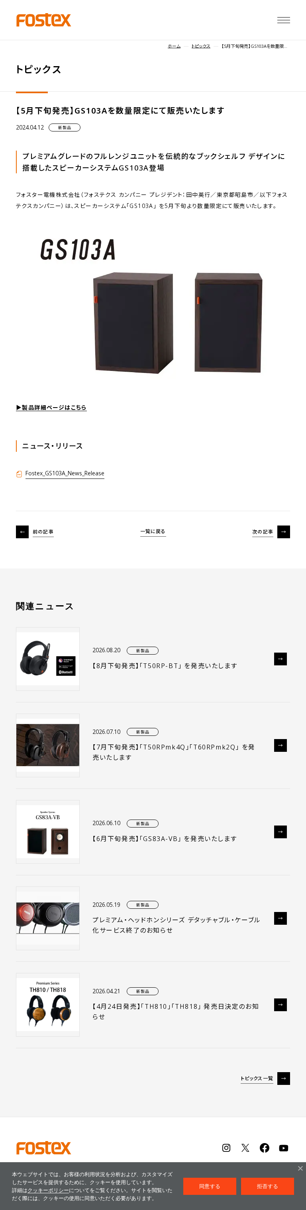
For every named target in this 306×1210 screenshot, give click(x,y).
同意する (209, 1186)
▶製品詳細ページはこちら (51, 407)
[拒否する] (300, 1168)
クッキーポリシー (48, 1190)
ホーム (174, 46)
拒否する (267, 1186)
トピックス (201, 46)
